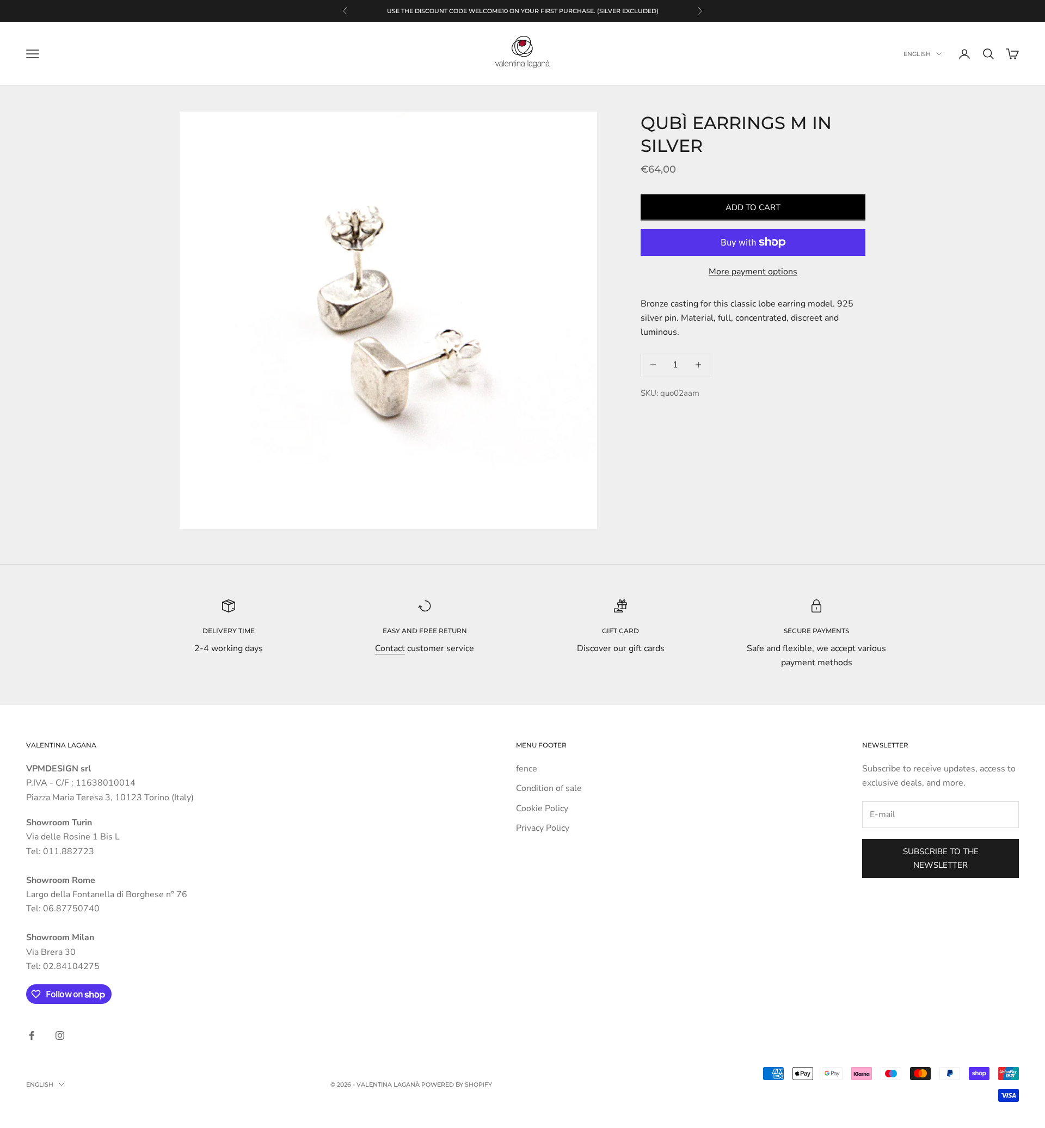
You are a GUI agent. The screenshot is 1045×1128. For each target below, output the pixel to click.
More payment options (753, 272)
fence (526, 769)
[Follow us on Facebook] (31, 1035)
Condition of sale (549, 788)
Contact (390, 648)
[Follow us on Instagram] (59, 1035)
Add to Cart (753, 207)
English (917, 54)
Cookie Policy (542, 808)
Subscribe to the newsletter (941, 858)
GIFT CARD (620, 631)
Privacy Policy (542, 828)
